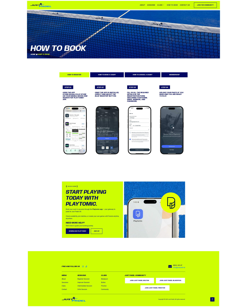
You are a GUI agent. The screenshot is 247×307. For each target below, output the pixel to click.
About (142, 5)
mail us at (177, 265)
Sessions (151, 5)
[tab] (74, 74)
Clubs (159, 5)
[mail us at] (170, 266)
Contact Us (185, 5)
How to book (172, 5)
